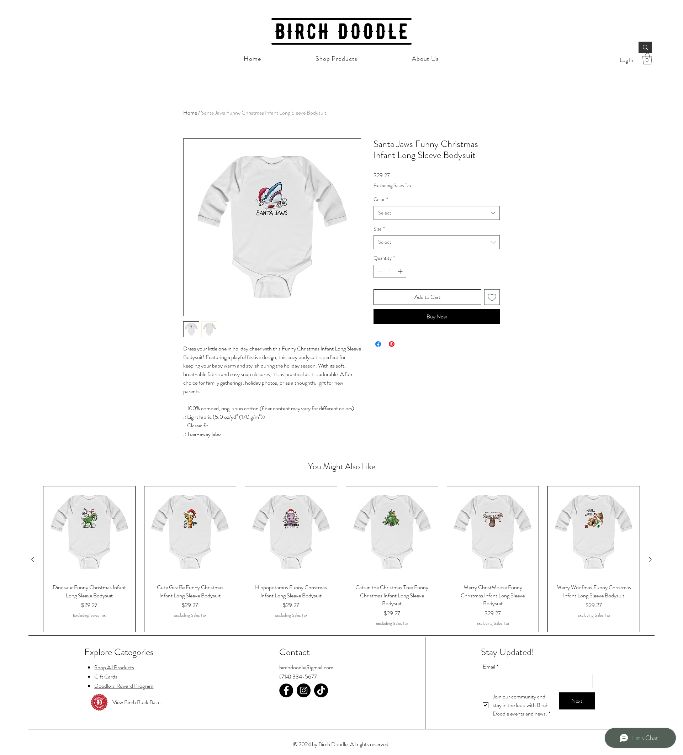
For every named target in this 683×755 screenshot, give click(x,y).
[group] (341, 559)
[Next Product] (650, 559)
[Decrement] (379, 271)
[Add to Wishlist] (492, 297)
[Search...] (645, 47)
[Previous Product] (32, 559)
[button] (647, 58)
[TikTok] (321, 690)
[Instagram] (304, 690)
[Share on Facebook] (378, 344)
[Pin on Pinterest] (391, 344)
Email (490, 667)
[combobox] (437, 213)
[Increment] (400, 271)
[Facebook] (286, 690)
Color (381, 199)
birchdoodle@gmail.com (306, 667)
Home (190, 113)
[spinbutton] (389, 271)
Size (379, 229)
